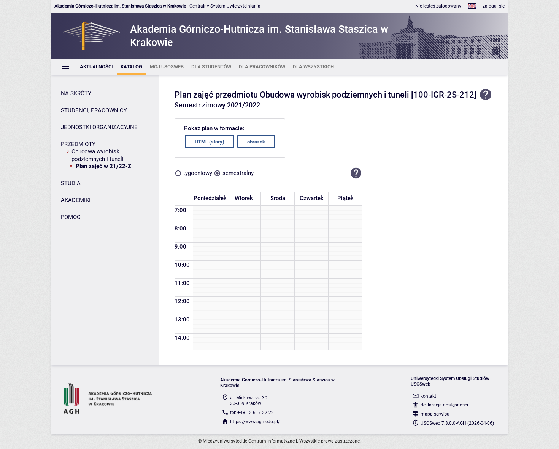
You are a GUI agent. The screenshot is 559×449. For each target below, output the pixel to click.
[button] (355, 173)
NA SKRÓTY (76, 93)
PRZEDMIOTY (78, 144)
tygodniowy (197, 173)
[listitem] (96, 67)
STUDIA (71, 183)
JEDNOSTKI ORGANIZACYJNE (99, 127)
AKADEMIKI (76, 200)
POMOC (71, 217)
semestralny (238, 173)
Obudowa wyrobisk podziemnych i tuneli (97, 155)
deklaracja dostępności (444, 405)
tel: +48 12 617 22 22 (252, 412)
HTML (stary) (209, 142)
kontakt (428, 396)
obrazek (256, 142)
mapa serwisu (435, 414)
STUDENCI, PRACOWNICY (94, 110)
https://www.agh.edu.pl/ (255, 421)
